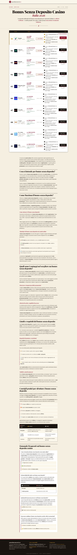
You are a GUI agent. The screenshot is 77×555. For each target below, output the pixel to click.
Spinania (20, 61)
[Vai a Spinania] (15, 62)
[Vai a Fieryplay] (15, 110)
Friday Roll (20, 73)
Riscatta (63, 37)
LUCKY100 (40, 74)
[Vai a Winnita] (15, 38)
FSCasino (20, 97)
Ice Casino (20, 132)
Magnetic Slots (21, 85)
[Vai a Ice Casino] (15, 134)
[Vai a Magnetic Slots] (15, 86)
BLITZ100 (40, 38)
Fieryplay (20, 109)
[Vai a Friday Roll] (15, 74)
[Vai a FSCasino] (15, 98)
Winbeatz (20, 49)
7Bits (19, 145)
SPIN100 (40, 62)
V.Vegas (20, 120)
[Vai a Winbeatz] (15, 50)
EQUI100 (40, 86)
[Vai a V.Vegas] (15, 122)
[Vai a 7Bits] (15, 146)
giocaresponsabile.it (32, 546)
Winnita (20, 38)
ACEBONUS (40, 146)
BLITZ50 (40, 50)
